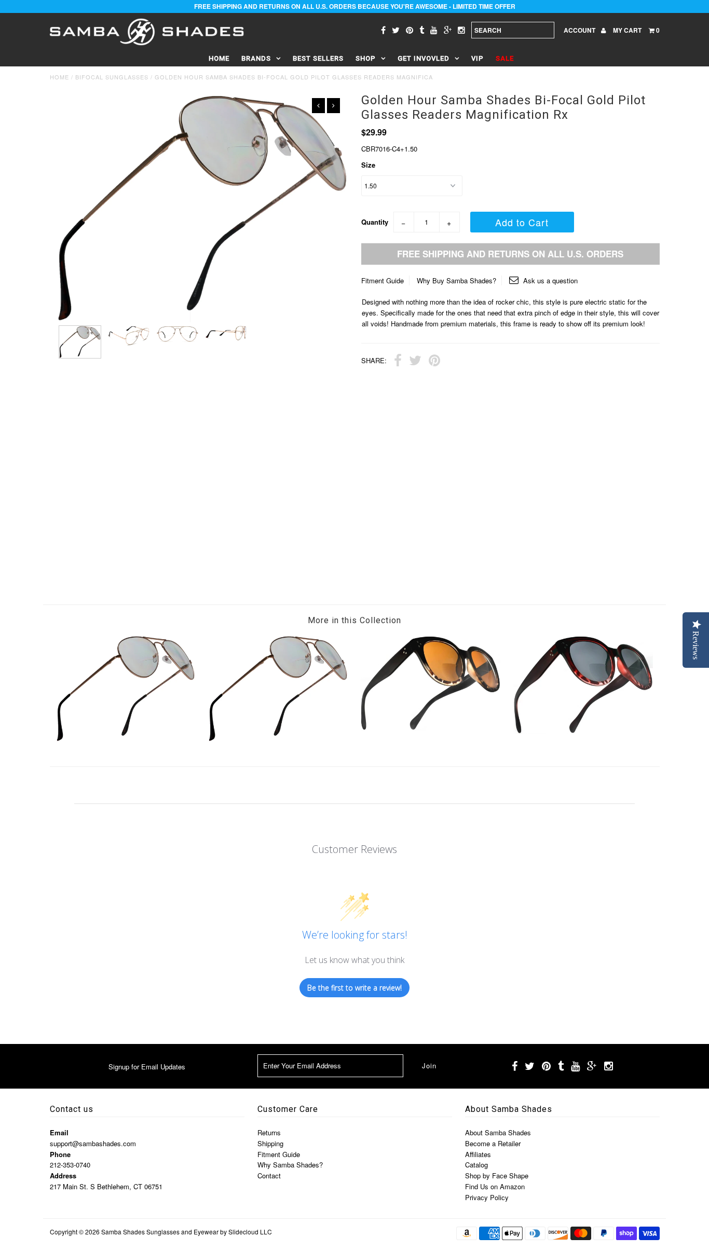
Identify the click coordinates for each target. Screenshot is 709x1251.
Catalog (476, 1165)
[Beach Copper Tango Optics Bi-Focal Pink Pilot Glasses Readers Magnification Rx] (278, 740)
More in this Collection (354, 620)
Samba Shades (123, 1231)
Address (63, 1175)
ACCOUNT (580, 30)
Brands (256, 58)
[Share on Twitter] (415, 361)
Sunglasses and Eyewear (182, 1231)
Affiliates (478, 1154)
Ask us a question (549, 280)
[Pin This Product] (434, 361)
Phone (60, 1154)
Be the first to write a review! (354, 988)
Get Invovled (423, 58)
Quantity (374, 222)
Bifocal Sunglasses (111, 77)
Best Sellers (318, 58)
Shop (366, 58)
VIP (477, 58)
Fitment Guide (382, 280)
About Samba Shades (498, 1132)
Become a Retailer (493, 1143)
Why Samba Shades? (290, 1165)
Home (219, 58)
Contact (269, 1175)
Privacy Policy (487, 1197)
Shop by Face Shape (496, 1175)
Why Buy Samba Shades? (456, 280)
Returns (269, 1132)
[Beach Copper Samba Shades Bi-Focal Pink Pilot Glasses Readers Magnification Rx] (126, 740)
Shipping (270, 1143)
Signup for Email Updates (146, 1066)
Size (368, 165)
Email (59, 1132)
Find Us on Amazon (495, 1186)
